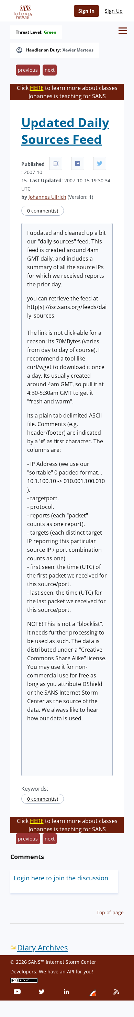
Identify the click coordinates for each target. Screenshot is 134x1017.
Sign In (86, 11)
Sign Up (114, 11)
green (50, 32)
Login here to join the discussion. (62, 878)
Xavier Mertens (78, 50)
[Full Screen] (55, 163)
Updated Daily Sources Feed (65, 131)
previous (28, 70)
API (70, 971)
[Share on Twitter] (99, 163)
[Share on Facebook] (77, 163)
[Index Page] (22, 10)
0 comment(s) (42, 210)
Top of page (110, 912)
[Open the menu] (123, 30)
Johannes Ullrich (47, 197)
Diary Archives (42, 947)
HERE (37, 88)
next (50, 70)
